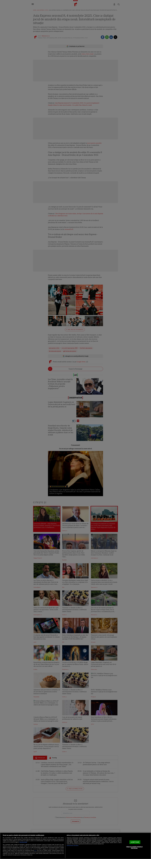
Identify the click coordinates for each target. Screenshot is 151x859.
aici (35, 850)
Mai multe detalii (23, 842)
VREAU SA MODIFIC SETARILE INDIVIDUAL (134, 847)
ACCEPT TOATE (135, 842)
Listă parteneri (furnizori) (72, 845)
